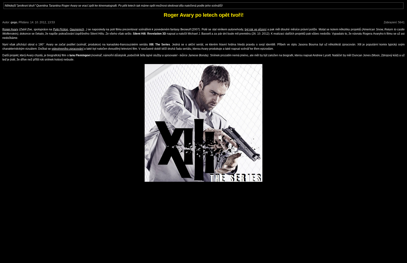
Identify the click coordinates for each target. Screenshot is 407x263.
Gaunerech (77, 29)
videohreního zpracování (67, 48)
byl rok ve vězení (255, 29)
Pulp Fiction (60, 29)
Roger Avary (10, 29)
